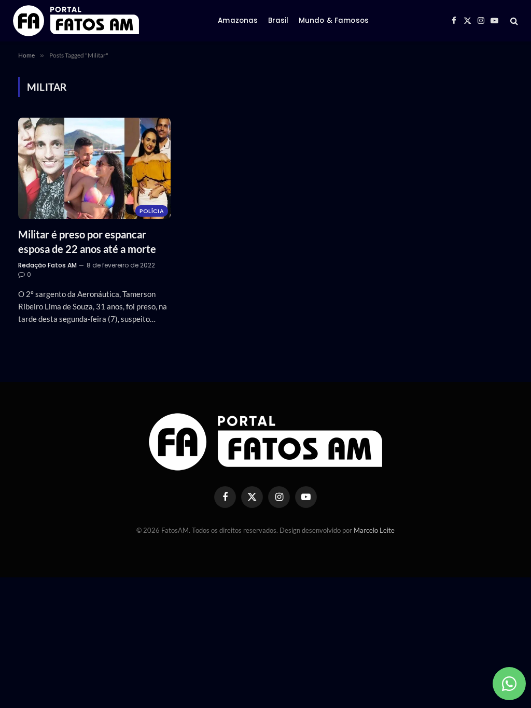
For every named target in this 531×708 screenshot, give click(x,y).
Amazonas (238, 20)
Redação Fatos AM (47, 265)
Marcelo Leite (374, 530)
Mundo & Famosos (334, 20)
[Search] (513, 21)
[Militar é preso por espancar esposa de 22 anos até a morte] (94, 168)
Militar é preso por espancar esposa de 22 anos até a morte (87, 241)
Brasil (278, 20)
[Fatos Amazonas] (76, 20)
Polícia (151, 211)
